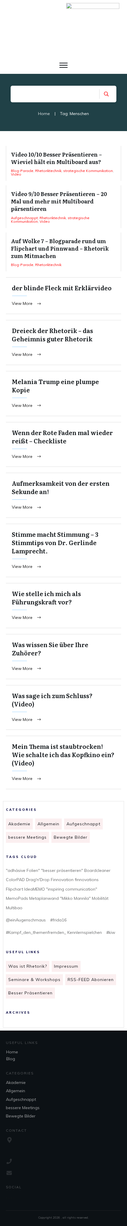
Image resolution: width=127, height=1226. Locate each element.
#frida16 (58, 920)
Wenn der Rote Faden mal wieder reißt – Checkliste (63, 444)
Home (12, 1052)
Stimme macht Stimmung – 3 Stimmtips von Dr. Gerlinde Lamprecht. (63, 550)
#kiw (110, 932)
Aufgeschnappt (83, 824)
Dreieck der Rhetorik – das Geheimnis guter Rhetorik (63, 342)
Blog (10, 1058)
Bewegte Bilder (70, 837)
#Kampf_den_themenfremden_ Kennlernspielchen (54, 932)
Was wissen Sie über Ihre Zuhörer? (63, 656)
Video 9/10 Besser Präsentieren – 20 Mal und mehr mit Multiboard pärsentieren (63, 206)
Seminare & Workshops (34, 979)
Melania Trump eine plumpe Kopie (63, 393)
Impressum (66, 966)
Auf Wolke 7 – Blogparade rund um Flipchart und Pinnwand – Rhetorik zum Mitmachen (63, 252)
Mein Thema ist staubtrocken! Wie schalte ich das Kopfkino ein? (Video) (63, 762)
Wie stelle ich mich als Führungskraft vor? (63, 605)
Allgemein (48, 824)
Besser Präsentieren (30, 993)
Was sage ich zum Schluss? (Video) (63, 707)
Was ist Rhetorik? (27, 966)
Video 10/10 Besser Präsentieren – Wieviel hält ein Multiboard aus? (63, 163)
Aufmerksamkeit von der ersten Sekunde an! (63, 495)
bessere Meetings (27, 837)
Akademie (19, 824)
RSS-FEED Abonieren (91, 979)
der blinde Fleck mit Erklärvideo (63, 296)
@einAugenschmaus (26, 920)
